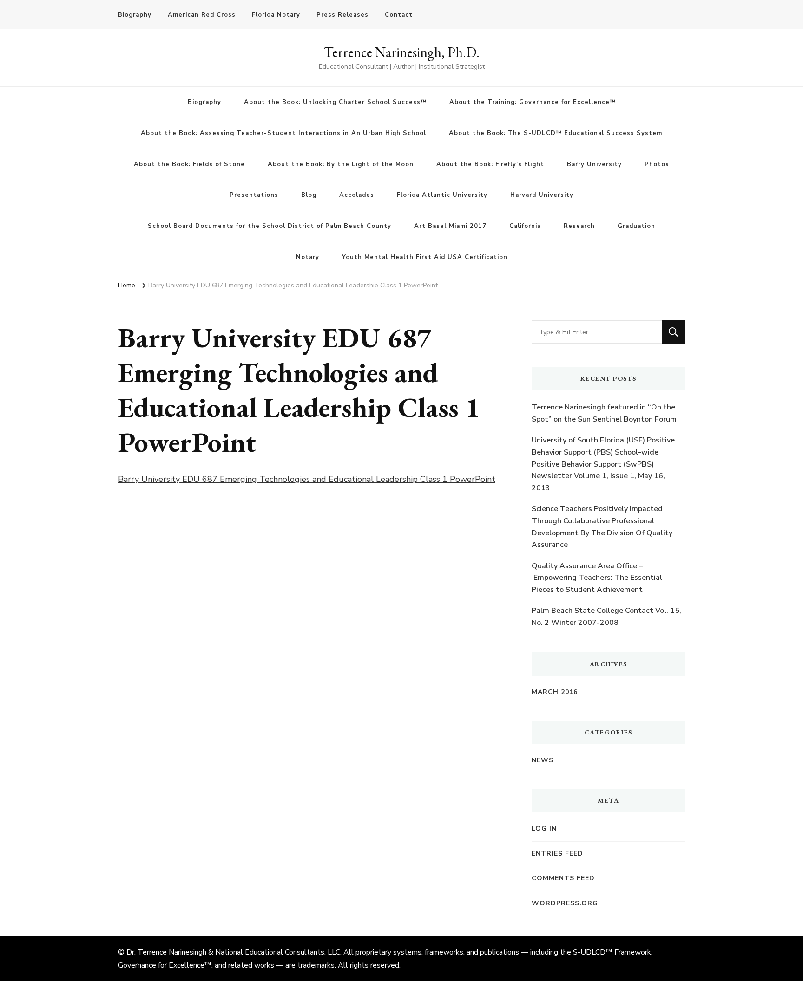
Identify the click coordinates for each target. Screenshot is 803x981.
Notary (307, 257)
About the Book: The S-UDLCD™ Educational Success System (555, 133)
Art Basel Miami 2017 (450, 226)
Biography (134, 15)
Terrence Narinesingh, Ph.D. (402, 52)
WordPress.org (565, 903)
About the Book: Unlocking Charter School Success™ (335, 102)
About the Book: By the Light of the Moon (341, 164)
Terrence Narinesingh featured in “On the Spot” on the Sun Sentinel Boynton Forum (604, 413)
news (542, 760)
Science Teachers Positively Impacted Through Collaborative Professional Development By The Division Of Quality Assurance (602, 527)
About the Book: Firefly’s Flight (490, 164)
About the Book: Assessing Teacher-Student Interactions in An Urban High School (283, 133)
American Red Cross (202, 15)
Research (579, 226)
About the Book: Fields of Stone (189, 164)
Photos (657, 164)
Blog (308, 195)
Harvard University (541, 195)
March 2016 (555, 692)
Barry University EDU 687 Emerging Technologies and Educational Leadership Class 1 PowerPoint (306, 479)
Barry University (594, 164)
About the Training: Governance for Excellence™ (532, 102)
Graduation (636, 226)
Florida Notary (276, 15)
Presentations (254, 195)
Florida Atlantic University (442, 195)
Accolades (356, 195)
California (525, 226)
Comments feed (563, 878)
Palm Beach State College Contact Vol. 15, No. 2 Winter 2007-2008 (606, 616)
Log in (544, 828)
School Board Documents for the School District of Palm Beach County (269, 226)
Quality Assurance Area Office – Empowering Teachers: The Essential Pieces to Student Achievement (597, 578)
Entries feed (557, 853)
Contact (399, 15)
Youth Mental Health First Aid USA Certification (424, 257)
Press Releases (342, 15)
